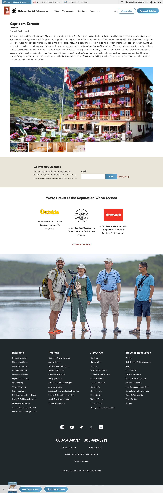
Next (111, 176)
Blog (127, 366)
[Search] (115, 11)
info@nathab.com (81, 461)
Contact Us (95, 386)
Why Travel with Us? (98, 370)
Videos (128, 357)
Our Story (94, 366)
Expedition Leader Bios (100, 374)
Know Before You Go (134, 395)
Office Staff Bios (97, 378)
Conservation (96, 362)
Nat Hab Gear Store (134, 382)
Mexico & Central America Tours (61, 395)
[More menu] (105, 11)
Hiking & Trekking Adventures (24, 399)
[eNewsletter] (56, 489)
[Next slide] (148, 101)
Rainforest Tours (19, 391)
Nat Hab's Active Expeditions (24, 395)
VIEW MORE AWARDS (81, 244)
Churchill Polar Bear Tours (59, 357)
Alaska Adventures (56, 370)
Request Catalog (148, 10)
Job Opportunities (97, 382)
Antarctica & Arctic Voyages (60, 382)
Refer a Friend (96, 391)
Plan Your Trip (131, 370)
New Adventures (19, 357)
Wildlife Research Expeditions (24, 411)
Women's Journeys (20, 366)
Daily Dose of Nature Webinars (138, 362)
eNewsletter (127, 10)
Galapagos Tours (55, 378)
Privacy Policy (123, 176)
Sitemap (129, 403)
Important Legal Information (137, 386)
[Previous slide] (14, 101)
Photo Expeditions (19, 362)
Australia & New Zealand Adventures (63, 391)
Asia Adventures (55, 386)
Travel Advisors (132, 399)
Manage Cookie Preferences (102, 407)
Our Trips (94, 357)
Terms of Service (97, 399)
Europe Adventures (56, 403)
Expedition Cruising (20, 378)
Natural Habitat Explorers (136, 378)
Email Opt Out (96, 395)
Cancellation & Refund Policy (138, 390)
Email (83, 171)
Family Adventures (20, 374)
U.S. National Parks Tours (58, 366)
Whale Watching (19, 386)
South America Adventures (59, 399)
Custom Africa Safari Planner (24, 407)
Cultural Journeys (19, 370)
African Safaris (54, 362)
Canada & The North (56, 374)
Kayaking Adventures (21, 403)
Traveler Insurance (133, 374)
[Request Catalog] (30, 489)
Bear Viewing (17, 382)
